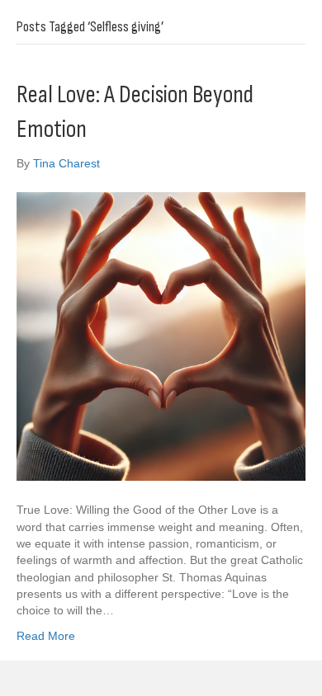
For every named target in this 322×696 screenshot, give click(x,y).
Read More (46, 635)
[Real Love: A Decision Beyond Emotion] (161, 335)
